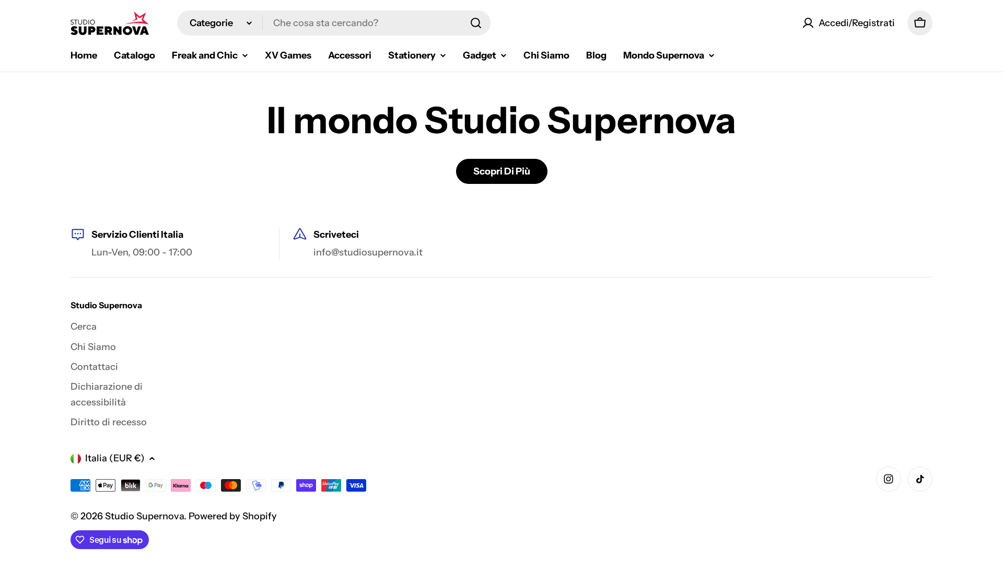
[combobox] (334, 23)
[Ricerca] (476, 23)
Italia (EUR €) (115, 458)
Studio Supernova (144, 516)
